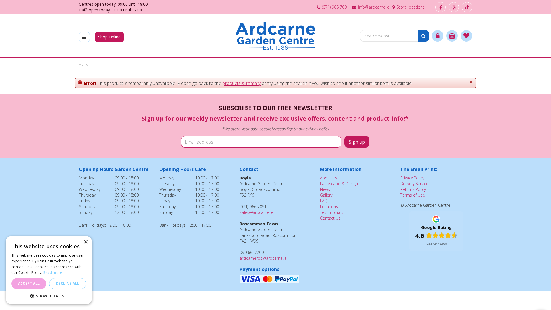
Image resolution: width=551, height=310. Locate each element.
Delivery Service (414, 183)
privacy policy (317, 128)
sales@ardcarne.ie (256, 212)
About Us (328, 178)
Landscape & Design (339, 183)
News (325, 189)
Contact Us (330, 218)
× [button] (85, 242)
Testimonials (331, 212)
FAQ (323, 201)
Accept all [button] (29, 283)
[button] (48, 296)
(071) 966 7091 (335, 7)
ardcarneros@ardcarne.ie (263, 258)
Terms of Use (412, 195)
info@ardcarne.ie (373, 7)
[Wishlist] (466, 36)
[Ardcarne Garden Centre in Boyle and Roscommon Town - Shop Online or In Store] (275, 36)
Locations (329, 206)
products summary (241, 83)
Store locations (411, 7)
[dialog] (49, 270)
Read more (52, 272)
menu (84, 37)
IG (454, 7)
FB (440, 7)
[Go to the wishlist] (466, 36)
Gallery (326, 195)
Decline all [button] (67, 283)
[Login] (437, 36)
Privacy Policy (412, 178)
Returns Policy (413, 189)
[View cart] (452, 36)
